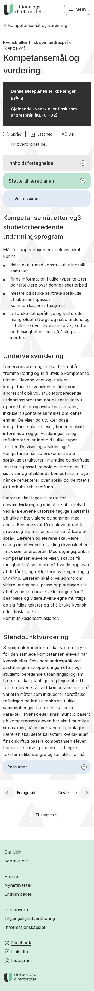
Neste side (67, 792)
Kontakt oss (16, 861)
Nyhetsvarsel (17, 885)
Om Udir (12, 852)
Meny (80, 9)
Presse (11, 876)
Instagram (21, 960)
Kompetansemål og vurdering (37, 25)
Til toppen (45, 815)
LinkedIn (19, 951)
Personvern (16, 909)
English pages (18, 894)
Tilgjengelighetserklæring (29, 918)
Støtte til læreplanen (31, 181)
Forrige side (27, 792)
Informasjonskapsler (25, 927)
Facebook (21, 942)
